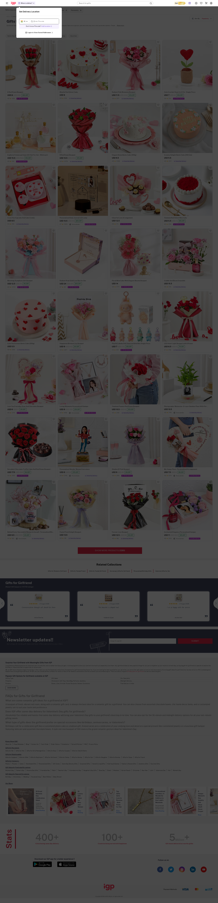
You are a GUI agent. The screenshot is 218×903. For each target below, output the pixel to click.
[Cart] (206, 3)
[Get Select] (180, 3)
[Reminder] (190, 3)
